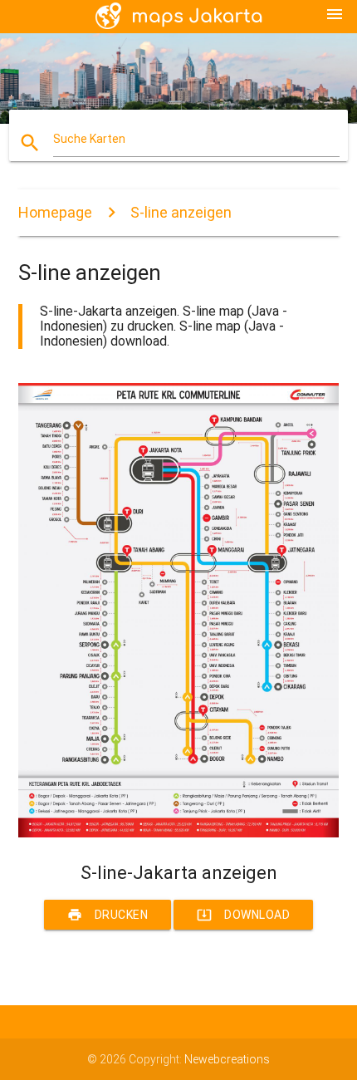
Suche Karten (89, 138)
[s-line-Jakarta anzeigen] (179, 833)
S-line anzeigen (181, 212)
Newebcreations (227, 1059)
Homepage (55, 212)
